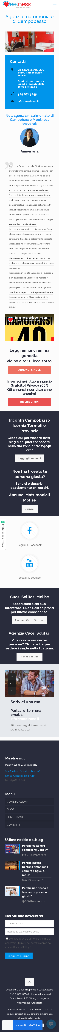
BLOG (10, 809)
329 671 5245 (27, 94)
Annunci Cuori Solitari (29, 620)
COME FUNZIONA (17, 801)
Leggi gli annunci (29, 458)
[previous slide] (12, 676)
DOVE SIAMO (15, 817)
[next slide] (12, 691)
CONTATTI (13, 824)
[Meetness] (16, 5)
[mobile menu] (54, 4)
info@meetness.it (28, 101)
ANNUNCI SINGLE (29, 369)
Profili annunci (29, 656)
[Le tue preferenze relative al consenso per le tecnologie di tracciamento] (3, 534)
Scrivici (29, 509)
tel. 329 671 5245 (15, 780)
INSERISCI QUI (29, 401)
